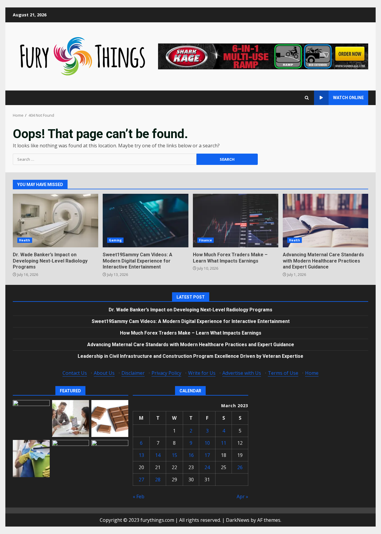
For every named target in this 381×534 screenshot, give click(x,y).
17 (207, 455)
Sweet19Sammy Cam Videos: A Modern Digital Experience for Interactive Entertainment (145, 220)
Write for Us (202, 373)
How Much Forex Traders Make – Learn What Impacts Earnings (235, 220)
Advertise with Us (241, 373)
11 (223, 443)
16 (191, 455)
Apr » (242, 496)
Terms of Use (283, 373)
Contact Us (75, 373)
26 (240, 467)
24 (207, 467)
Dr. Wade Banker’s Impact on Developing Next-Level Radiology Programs (55, 220)
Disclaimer (133, 373)
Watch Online (348, 97)
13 (141, 455)
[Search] (307, 98)
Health (24, 240)
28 (157, 479)
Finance (205, 240)
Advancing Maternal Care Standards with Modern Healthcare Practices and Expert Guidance (325, 220)
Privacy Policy (166, 373)
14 (157, 455)
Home (311, 373)
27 (141, 479)
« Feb (138, 496)
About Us (104, 373)
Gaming (115, 240)
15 (174, 455)
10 (207, 443)
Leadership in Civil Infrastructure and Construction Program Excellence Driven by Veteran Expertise (190, 356)
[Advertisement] (263, 56)
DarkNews (237, 520)
